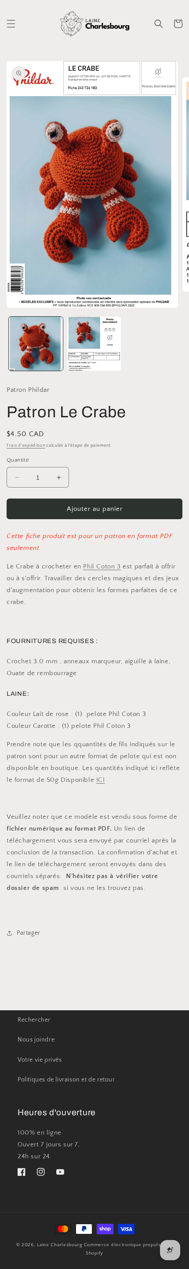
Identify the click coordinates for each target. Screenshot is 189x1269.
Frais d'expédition (26, 445)
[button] (11, 23)
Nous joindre (36, 1039)
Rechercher (34, 1019)
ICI (100, 780)
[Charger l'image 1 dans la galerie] (36, 344)
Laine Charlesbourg (60, 1244)
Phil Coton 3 (101, 566)
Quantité (18, 460)
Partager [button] (28, 932)
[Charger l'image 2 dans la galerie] (94, 344)
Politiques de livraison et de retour (66, 1079)
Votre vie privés (40, 1059)
